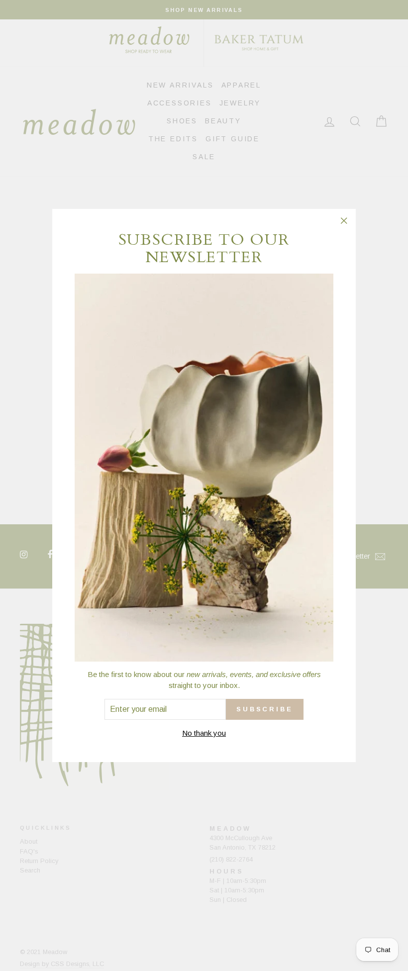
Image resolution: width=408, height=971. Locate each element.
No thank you (204, 733)
